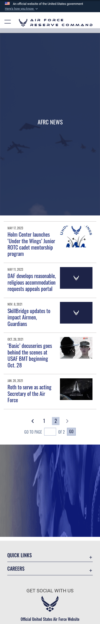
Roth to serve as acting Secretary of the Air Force (29, 393)
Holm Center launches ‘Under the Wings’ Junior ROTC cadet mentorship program (31, 243)
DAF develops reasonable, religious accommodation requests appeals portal (32, 282)
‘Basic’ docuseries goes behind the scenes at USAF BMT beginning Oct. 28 (30, 355)
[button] (22, 8)
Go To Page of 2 (44, 432)
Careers (16, 568)
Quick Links (19, 555)
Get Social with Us (50, 591)
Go (71, 431)
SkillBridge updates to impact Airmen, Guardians (29, 317)
